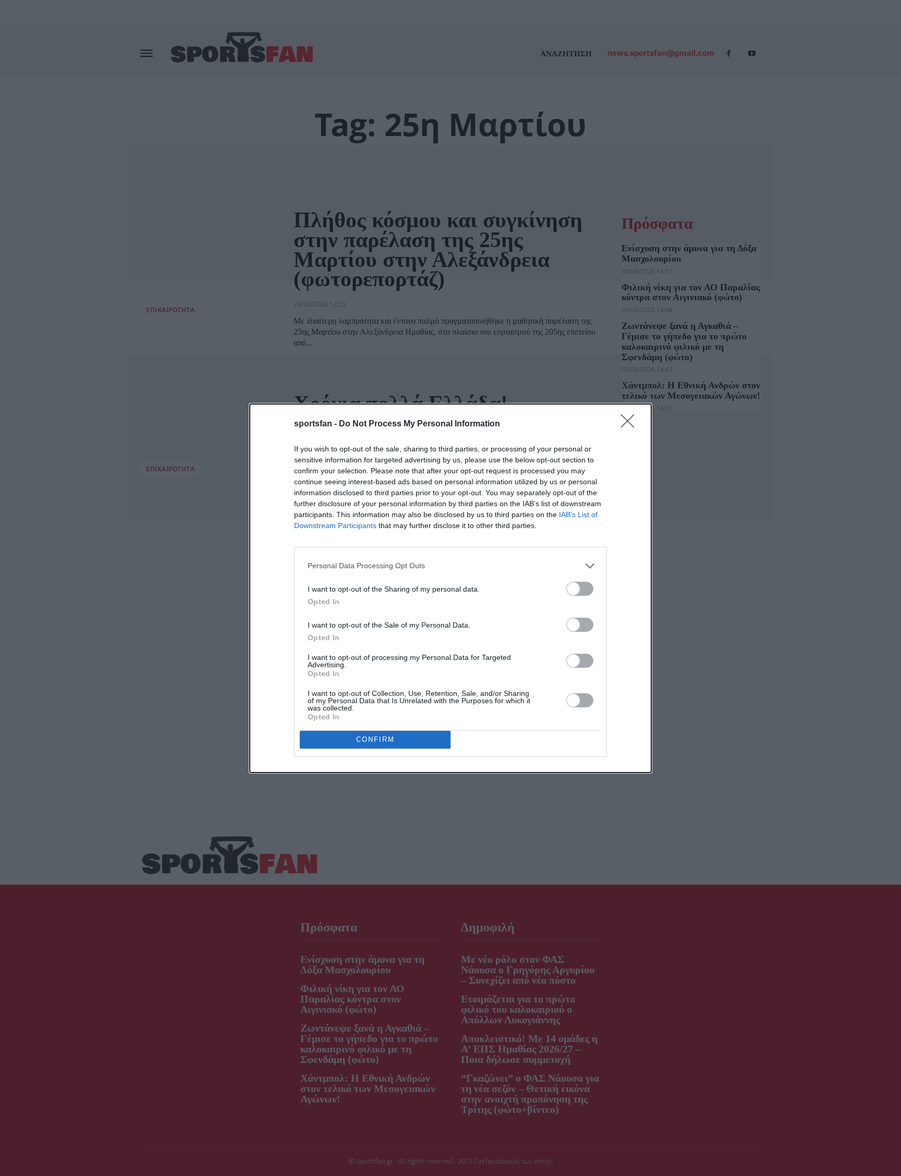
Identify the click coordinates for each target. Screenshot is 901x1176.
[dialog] (450, 588)
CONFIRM (375, 739)
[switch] (579, 589)
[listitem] (450, 565)
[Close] (631, 424)
